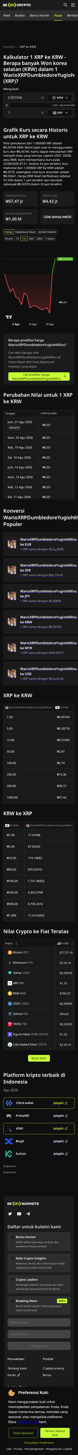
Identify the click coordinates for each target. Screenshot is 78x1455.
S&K (9, 1449)
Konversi (9, 47)
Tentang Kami (17, 1368)
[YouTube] (19, 1214)
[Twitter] (9, 1214)
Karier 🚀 (13, 1375)
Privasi (18, 1449)
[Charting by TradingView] (9, 317)
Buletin (20, 15)
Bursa (47, 1375)
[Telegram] (28, 1214)
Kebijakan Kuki (28, 1422)
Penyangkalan (34, 1449)
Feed (6, 15)
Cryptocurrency (53, 1368)
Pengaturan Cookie (59, 1449)
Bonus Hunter (39, 15)
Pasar (58, 15)
